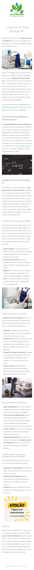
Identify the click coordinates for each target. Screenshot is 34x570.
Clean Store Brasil (9, 566)
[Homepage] (17, 9)
